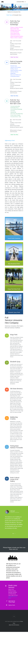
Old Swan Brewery (16, 388)
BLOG (9, 598)
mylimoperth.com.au (12, 596)
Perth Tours (9, 15)
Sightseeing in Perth (10, 140)
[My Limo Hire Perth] (2, 2)
